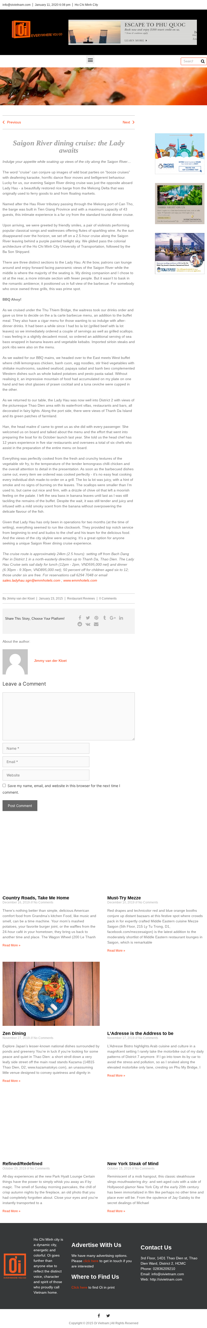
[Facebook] (99, 1316)
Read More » (11, 945)
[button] (90, 60)
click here (90, 1261)
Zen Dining (14, 1033)
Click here (79, 1287)
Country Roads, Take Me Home (36, 897)
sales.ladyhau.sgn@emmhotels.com (31, 580)
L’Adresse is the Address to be (140, 1033)
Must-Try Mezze (124, 897)
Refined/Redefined (22, 1163)
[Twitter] (108, 1316)
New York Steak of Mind (133, 1163)
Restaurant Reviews (81, 598)
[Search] (203, 61)
